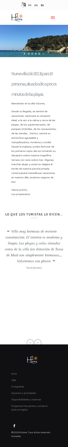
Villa (13, 380)
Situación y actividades (23, 393)
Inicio (14, 373)
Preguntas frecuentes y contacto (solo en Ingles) (29, 408)
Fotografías (17, 386)
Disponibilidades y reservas (26, 399)
